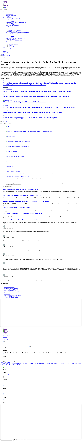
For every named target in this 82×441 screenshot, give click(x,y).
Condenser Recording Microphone (11, 297)
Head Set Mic (7, 292)
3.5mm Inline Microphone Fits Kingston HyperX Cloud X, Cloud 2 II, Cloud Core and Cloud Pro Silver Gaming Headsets (31, 172)
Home (4, 11)
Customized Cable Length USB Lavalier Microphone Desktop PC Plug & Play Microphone (25, 167)
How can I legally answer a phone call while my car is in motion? (20, 219)
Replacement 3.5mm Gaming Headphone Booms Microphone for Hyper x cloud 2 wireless (32, 112)
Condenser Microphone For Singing (11, 291)
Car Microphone (11, 26)
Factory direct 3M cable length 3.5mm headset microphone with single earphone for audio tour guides (36, 96)
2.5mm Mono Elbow (15, 28)
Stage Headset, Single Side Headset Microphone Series (17, 38)
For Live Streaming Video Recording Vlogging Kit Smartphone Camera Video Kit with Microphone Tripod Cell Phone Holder (32, 157)
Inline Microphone (12, 23)
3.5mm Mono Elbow (15, 29)
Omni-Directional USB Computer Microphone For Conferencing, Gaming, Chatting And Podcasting (26, 177)
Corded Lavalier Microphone (14, 19)
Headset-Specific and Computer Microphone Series (16, 22)
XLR (12, 37)
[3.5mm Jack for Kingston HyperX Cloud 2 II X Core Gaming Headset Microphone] (7, 116)
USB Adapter (11, 46)
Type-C (12, 21)
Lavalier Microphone (8, 285)
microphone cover (46, 363)
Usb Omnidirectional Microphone (11, 289)
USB (12, 34)
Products (5, 337)
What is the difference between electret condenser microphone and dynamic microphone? (26, 201)
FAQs (4, 51)
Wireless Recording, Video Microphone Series (15, 30)
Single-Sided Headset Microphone (15, 40)
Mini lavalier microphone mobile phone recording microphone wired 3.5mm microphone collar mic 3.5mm (28, 137)
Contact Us (5, 52)
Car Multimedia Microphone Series (13, 25)
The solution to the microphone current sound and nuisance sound (20, 189)
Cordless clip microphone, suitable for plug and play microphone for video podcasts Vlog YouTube (26, 162)
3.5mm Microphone (38, 363)
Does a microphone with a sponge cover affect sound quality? (19, 207)
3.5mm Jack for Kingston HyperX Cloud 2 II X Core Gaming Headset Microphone (30, 118)
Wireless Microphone (12, 31)
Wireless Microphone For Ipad (10, 290)
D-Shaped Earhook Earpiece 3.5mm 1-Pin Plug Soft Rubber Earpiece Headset (22, 142)
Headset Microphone (12, 39)
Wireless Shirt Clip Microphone (10, 296)
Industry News (9, 49)
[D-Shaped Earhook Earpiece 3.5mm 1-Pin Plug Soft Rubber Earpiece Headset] (18, 141)
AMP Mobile (7, 362)
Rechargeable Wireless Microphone (11, 288)
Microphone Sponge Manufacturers (18, 363)
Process (7, 16)
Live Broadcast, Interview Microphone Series (15, 18)
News (4, 47)
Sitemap (2, 362)
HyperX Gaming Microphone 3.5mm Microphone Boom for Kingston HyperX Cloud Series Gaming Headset (39, 107)
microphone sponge (29, 363)
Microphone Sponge (12, 43)
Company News (9, 48)
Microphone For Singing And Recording (12, 295)
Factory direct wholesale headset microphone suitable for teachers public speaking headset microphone (37, 91)
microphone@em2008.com (8, 358)
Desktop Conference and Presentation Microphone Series (17, 32)
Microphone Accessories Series (12, 41)
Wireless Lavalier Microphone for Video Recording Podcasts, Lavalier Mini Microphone (24, 147)
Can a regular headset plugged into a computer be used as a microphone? (22, 195)
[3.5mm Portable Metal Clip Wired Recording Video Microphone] (7, 100)
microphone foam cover (5, 363)
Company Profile (9, 14)
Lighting (10, 45)
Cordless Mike (7, 294)
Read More (5, 87)
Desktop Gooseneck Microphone (15, 33)
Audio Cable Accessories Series (12, 44)
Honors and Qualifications (11, 15)
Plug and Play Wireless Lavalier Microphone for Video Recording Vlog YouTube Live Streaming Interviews (28, 132)
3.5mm (12, 24)
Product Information (7, 17)
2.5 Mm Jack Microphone (9, 287)
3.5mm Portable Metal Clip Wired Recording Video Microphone (24, 102)
